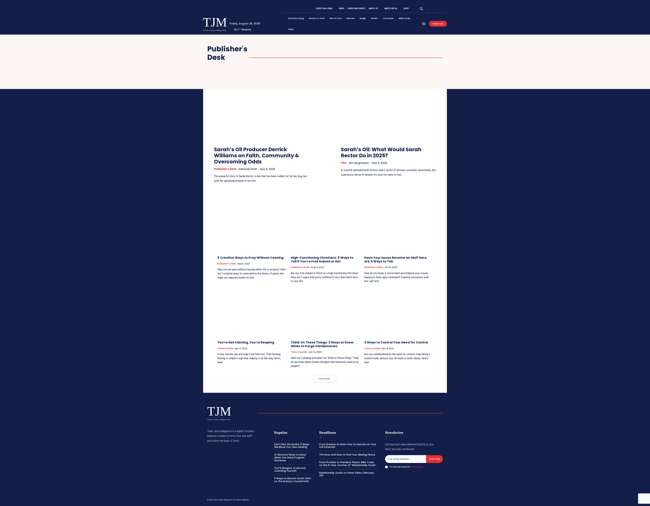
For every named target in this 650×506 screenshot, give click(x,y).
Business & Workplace (359, 49)
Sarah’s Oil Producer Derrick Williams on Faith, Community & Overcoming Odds (256, 155)
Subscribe (434, 459)
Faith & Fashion (360, 53)
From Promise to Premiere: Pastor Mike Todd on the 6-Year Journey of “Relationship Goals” (347, 464)
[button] (421, 8)
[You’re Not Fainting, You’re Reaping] (251, 312)
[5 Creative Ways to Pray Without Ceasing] (251, 228)
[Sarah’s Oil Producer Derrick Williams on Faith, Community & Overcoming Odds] (261, 107)
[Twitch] (425, 500)
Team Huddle (225, 348)
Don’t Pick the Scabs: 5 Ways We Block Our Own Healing (291, 446)
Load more (324, 378)
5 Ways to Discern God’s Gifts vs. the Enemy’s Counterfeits (292, 480)
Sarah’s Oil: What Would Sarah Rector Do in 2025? (381, 152)
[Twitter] (441, 9)
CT (336, 53)
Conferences (314, 53)
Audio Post (262, 49)
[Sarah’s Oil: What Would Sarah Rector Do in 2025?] (388, 107)
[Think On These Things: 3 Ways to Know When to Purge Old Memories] (325, 312)
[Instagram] (437, 9)
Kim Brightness (359, 163)
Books (326, 49)
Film (385, 53)
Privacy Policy (416, 466)
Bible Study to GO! (296, 49)
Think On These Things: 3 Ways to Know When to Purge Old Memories (322, 344)
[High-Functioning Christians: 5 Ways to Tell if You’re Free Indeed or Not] (325, 228)
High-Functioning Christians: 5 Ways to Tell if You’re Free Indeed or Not (322, 259)
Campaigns (396, 49)
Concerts (423, 49)
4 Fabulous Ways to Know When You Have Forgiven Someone (290, 457)
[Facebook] (433, 9)
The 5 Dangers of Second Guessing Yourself (290, 469)
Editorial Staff (248, 169)
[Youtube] (445, 9)
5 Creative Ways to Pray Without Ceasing (250, 257)
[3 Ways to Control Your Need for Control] (398, 312)
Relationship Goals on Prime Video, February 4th (346, 474)
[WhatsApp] (441, 500)
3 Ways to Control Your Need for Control (396, 342)
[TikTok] (417, 500)
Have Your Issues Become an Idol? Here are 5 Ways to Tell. (395, 259)
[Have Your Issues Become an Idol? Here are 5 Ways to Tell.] (398, 228)
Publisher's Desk (225, 169)
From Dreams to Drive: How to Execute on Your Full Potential (347, 446)
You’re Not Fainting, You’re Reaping (245, 342)
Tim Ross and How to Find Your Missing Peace (347, 454)
